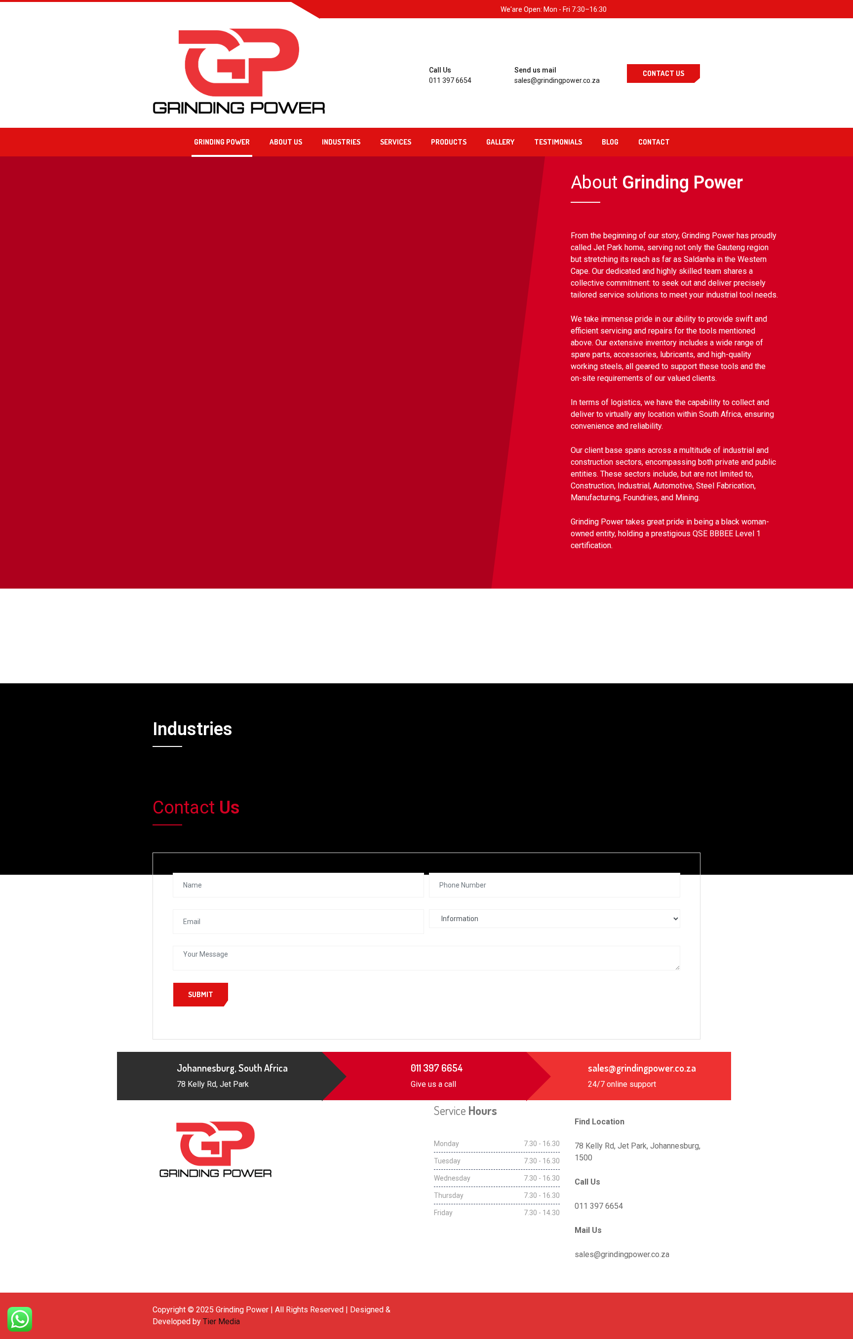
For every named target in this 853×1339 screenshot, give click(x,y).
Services (395, 142)
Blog (610, 142)
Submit (200, 994)
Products (448, 142)
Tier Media (221, 1321)
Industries (341, 142)
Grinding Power (222, 142)
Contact (654, 142)
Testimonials (558, 142)
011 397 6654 (450, 80)
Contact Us (663, 73)
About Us (286, 142)
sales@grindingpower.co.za (557, 80)
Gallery (500, 142)
